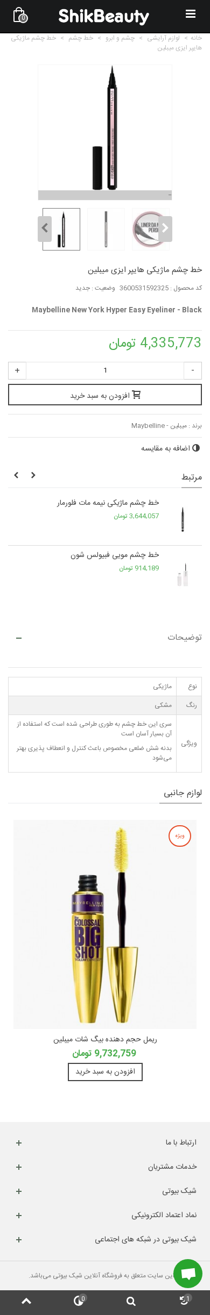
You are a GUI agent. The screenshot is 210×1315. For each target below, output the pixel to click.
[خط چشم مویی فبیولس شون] (183, 571)
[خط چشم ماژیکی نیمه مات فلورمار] (183, 519)
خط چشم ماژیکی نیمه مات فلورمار (108, 503)
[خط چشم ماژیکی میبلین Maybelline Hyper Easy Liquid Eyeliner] (60, 229)
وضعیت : (103, 288)
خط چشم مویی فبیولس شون (115, 555)
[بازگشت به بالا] (26, 1302)
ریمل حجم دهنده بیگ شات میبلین (105, 1040)
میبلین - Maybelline (159, 425)
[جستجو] (131, 1302)
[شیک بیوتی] (103, 16)
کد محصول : (186, 288)
